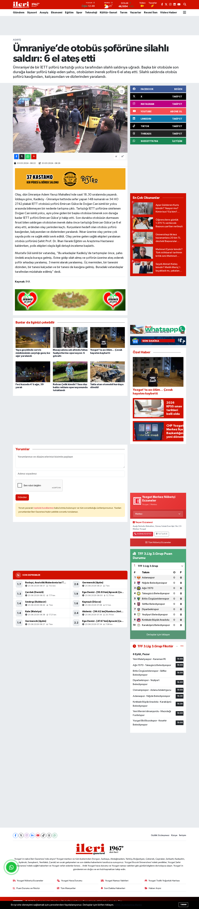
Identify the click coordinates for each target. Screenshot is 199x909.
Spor (79, 12)
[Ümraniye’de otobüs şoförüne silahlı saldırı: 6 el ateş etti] (70, 119)
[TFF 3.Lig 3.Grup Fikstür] (181, 646)
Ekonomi (56, 12)
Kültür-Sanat (108, 12)
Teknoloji (91, 12)
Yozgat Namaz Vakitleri (116, 880)
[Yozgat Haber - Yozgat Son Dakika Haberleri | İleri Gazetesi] (26, 5)
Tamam (183, 904)
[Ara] (184, 5)
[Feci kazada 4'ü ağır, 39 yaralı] (33, 371)
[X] (21, 835)
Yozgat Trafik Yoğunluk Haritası (164, 880)
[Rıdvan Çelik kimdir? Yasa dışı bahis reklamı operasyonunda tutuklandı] (70, 371)
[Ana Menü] (184, 12)
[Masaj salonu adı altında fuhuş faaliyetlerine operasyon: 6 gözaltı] (70, 337)
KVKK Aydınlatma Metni (128, 905)
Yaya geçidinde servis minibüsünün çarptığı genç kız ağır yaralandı (33, 353)
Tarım (123, 12)
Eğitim (69, 12)
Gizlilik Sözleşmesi (160, 835)
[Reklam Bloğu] (158, 329)
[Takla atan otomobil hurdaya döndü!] (107, 371)
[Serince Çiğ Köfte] (70, 299)
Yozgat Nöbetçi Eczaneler (30, 880)
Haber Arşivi (155, 888)
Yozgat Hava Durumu (71, 880)
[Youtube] (37, 835)
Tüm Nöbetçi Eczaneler (159, 542)
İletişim (182, 835)
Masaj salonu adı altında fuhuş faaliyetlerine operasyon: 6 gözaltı (70, 353)
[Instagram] (26, 835)
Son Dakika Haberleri (114, 888)
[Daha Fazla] (33, 156)
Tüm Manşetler (68, 888)
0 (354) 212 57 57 (144, 534)
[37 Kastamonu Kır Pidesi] (70, 178)
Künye (174, 835)
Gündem (18, 12)
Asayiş (44, 12)
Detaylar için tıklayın (158, 634)
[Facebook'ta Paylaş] (16, 156)
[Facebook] (15, 835)
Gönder (22, 497)
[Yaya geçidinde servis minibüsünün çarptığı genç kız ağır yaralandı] (33, 337)
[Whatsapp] (54, 835)
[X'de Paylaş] (22, 156)
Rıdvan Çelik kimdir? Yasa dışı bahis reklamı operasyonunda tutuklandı (70, 387)
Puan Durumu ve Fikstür (28, 888)
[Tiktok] (43, 835)
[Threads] (49, 835)
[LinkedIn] (32, 835)
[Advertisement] (99, 26)
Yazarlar (135, 12)
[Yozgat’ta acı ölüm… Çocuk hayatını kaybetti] (107, 337)
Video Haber (168, 12)
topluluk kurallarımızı (43, 508)
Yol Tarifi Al (162, 534)
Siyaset (32, 12)
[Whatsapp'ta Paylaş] (28, 156)
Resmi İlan (150, 12)
